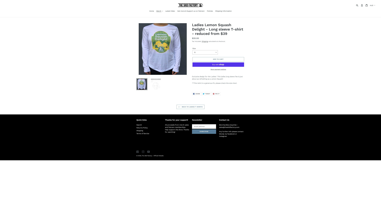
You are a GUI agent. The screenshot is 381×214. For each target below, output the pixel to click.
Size (194, 48)
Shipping (205, 41)
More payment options (218, 69)
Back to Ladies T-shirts (192, 107)
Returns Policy (142, 128)
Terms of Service (142, 133)
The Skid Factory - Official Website (153, 155)
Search (139, 125)
